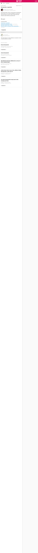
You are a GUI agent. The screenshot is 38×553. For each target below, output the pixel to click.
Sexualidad (7, 3)
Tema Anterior (4, 5)
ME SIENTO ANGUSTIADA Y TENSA (7, 25)
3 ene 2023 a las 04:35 (12, 10)
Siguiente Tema (18, 5)
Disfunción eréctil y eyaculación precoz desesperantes (10, 26)
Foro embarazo (15, 25)
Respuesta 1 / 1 (3, 32)
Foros (4, 3)
